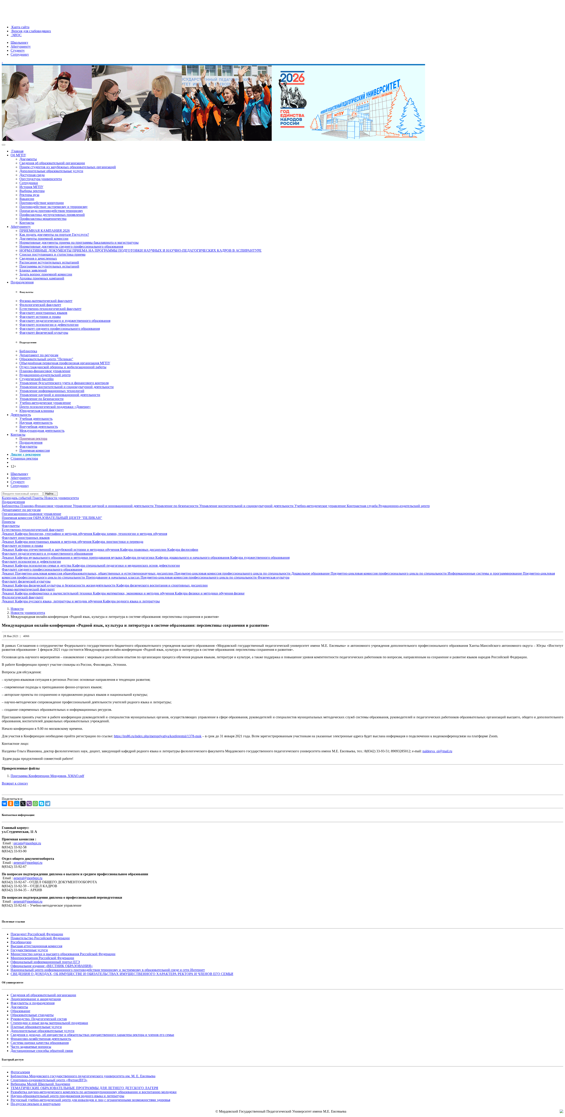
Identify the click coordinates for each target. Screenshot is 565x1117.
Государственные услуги (29, 950)
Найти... (50, 493)
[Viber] (29, 803)
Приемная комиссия (34, 450)
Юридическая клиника (36, 411)
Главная (17, 151)
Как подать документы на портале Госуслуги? (54, 234)
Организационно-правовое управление (31, 514)
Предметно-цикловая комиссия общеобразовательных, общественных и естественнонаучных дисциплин (94, 573)
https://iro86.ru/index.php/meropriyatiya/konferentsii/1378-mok (158, 736)
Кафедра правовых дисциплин (143, 549)
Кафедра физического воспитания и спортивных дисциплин (162, 585)
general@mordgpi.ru (27, 862)
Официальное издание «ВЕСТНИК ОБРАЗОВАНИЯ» (52, 966)
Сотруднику (20, 54)
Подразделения (22, 282)
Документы (28, 159)
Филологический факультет (40, 305)
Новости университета (61, 498)
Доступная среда (32, 175)
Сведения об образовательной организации (52, 163)
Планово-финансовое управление (44, 371)
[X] (23, 803)
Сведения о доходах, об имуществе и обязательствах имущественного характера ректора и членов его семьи (92, 1035)
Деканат (8, 534)
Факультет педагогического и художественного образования (64, 321)
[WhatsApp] (35, 803)
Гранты (38, 498)
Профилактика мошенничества (42, 219)
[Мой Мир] (16, 803)
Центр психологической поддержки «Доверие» (55, 407)
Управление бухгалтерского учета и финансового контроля (64, 383)
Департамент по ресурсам (38, 355)
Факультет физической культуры (43, 332)
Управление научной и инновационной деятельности (59, 395)
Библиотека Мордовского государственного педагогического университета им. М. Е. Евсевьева (83, 1076)
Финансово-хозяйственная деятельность (41, 1039)
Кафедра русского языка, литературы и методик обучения (59, 601)
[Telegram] (47, 803)
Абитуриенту (21, 46)
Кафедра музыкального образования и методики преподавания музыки (69, 557)
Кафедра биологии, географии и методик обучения (54, 534)
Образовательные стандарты (32, 1015)
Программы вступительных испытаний (49, 266)
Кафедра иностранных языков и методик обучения (53, 541)
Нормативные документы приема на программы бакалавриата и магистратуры (79, 242)
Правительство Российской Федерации (40, 938)
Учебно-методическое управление (45, 403)
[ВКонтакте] (4, 803)
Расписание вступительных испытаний (49, 262)
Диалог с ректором (26, 454)
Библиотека (28, 351)
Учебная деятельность (36, 419)
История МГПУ (31, 187)
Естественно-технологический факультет (50, 309)
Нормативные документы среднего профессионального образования (71, 246)
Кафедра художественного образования (260, 557)
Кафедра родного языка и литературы (131, 601)
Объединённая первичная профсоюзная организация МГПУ (64, 363)
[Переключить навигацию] (3, 144)
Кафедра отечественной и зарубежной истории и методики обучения (67, 549)
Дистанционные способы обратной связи (42, 1051)
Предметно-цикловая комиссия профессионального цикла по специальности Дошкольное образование (252, 573)
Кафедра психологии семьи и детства (43, 565)
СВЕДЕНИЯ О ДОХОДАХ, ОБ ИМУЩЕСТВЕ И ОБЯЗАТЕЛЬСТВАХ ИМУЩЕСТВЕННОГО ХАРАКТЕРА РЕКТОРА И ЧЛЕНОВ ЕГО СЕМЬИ (122, 974)
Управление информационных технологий (51, 391)
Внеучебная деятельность (38, 426)
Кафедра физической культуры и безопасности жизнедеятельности (65, 585)
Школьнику (19, 42)
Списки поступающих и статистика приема (52, 254)
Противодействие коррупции (41, 203)
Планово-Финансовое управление (46, 506)
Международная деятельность (41, 430)
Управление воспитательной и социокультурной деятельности (66, 387)
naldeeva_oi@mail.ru (437, 751)
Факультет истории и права (40, 317)
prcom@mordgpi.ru (27, 843)
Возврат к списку (15, 783)
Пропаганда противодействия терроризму (51, 211)
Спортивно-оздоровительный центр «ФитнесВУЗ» (49, 1080)
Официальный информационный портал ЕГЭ (45, 962)
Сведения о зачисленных (38, 258)
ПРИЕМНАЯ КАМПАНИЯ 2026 (44, 230)
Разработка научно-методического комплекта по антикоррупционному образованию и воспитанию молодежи (94, 1092)
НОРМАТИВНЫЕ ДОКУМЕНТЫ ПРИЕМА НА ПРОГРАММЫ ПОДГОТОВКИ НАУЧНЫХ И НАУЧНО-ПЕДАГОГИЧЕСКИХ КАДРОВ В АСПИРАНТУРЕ (140, 250)
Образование (20, 1011)
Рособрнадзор (21, 942)
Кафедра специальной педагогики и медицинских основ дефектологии (126, 565)
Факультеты (28, 446)
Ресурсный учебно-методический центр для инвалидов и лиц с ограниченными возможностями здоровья (90, 1100)
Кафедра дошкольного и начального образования (192, 557)
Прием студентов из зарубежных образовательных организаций (67, 167)
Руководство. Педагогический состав (39, 1019)
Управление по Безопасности (41, 399)
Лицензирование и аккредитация (36, 999)
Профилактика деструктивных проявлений (52, 215)
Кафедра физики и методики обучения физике (210, 593)
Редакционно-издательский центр (45, 375)
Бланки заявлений (33, 270)
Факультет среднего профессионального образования (59, 328)
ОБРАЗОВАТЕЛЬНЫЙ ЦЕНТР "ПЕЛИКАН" (67, 518)
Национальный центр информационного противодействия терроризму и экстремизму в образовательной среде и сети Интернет (108, 970)
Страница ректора (24, 458)
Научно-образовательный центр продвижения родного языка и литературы (67, 1096)
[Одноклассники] (10, 803)
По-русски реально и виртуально (35, 1104)
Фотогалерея (20, 1072)
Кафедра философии (182, 549)
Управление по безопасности (176, 506)
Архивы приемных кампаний (41, 278)
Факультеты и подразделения (33, 1003)
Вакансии (26, 199)
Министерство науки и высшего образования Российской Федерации (63, 954)
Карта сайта (20, 27)
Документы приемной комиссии (43, 238)
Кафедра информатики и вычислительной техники (54, 593)
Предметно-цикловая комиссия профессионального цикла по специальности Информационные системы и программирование (427, 573)
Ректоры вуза (29, 195)
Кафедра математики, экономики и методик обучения (134, 593)
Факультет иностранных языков (43, 313)
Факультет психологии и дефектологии (49, 324)
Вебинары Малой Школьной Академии (40, 1084)
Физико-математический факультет (45, 301)
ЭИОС (16, 35)
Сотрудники (28, 183)
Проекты (8, 522)
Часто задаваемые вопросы (31, 1047)
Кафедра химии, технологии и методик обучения (130, 534)
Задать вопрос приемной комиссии (45, 274)
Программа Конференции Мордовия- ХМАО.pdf (47, 776)
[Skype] (41, 803)
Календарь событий (17, 498)
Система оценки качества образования (40, 1043)
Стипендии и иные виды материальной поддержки (49, 1023)
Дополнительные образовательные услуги (51, 171)
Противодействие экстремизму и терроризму (53, 207)
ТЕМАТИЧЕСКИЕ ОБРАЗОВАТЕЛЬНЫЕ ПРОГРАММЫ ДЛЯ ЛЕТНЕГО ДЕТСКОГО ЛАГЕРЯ (84, 1088)
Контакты (26, 223)
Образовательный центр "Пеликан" (46, 359)
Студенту (18, 50)
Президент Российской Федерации (37, 934)
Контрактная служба (363, 506)
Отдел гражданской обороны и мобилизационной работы (62, 367)
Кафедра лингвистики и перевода (117, 541)
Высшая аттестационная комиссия (36, 946)
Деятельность (21, 415)
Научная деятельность (36, 423)
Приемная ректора (33, 438)
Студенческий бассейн (36, 379)
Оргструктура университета (40, 179)
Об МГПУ (18, 155)
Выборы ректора (32, 191)
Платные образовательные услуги (36, 1027)
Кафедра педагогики (139, 557)
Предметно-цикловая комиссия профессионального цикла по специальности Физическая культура (215, 577)
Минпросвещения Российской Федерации (42, 958)
